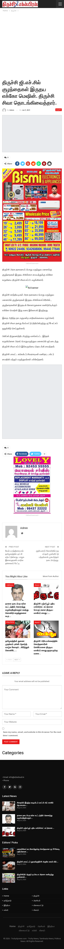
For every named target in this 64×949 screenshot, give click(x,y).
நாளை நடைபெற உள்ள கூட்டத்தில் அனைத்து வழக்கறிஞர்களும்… (34, 816)
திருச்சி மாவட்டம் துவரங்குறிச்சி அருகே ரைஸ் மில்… (37, 861)
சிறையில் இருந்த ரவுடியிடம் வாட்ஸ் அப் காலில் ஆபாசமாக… (35, 803)
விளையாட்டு (38, 905)
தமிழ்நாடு (7, 900)
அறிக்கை (9, 585)
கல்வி (6, 910)
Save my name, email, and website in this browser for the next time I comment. (32, 733)
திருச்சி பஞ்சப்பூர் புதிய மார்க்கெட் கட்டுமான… (35, 828)
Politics (10, 622)
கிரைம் (37, 585)
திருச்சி (58, 110)
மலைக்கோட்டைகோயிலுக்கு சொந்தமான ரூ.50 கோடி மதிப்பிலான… (38, 850)
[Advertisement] (32, 46)
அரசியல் (36, 900)
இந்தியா (7, 905)
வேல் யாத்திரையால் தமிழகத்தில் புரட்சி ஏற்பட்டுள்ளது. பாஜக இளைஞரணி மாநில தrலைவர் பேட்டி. (14, 557)
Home (6, 896)
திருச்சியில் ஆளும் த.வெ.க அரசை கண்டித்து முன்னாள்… (35, 875)
